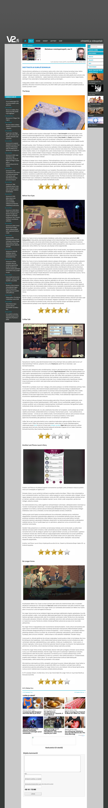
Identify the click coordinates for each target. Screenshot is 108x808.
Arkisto (91, 57)
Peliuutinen (8, 99)
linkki (35, 425)
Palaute (91, 60)
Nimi (26, 774)
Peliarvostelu (9, 116)
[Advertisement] (54, 802)
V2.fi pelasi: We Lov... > (80, 692)
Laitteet (53, 41)
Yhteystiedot (92, 67)
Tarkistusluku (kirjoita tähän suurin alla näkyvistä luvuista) (39, 784)
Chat (60, 41)
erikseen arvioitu (55, 425)
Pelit (31, 41)
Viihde (38, 41)
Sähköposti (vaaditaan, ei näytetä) (33, 779)
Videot (45, 41)
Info (90, 63)
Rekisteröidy (92, 53)
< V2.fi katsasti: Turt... (27, 692)
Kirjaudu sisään (93, 50)
